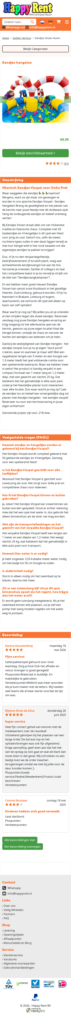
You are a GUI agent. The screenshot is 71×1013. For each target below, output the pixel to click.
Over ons (10, 906)
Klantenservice (13, 955)
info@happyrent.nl (20, 893)
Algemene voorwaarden (19, 963)
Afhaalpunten (12, 939)
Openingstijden (14, 935)
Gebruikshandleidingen (19, 967)
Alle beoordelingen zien (19, 840)
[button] (67, 22)
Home (5, 38)
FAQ (6, 918)
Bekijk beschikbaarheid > (35, 153)
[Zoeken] (32, 22)
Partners (9, 914)
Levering (9, 930)
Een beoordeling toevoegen (22, 846)
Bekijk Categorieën (35, 49)
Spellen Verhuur (22, 38)
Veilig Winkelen (13, 910)
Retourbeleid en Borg (18, 943)
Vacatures (10, 959)
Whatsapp (14, 888)
